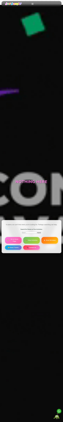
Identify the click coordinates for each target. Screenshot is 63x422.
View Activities (31, 240)
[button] (57, 416)
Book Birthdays (50, 240)
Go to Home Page (12, 240)
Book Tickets (13, 247)
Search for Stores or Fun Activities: (31, 229)
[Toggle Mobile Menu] (32, 4)
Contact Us (31, 247)
